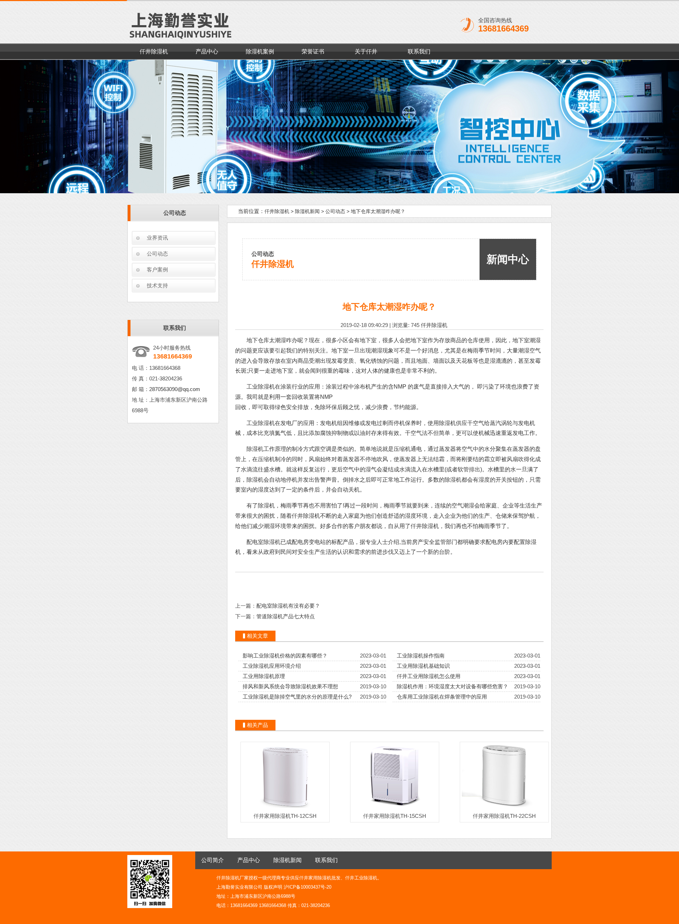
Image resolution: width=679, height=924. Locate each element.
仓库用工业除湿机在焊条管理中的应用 (442, 697)
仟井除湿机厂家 (232, 877)
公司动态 (157, 254)
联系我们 (419, 51)
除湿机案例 (260, 51)
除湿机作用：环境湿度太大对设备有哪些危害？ (452, 686)
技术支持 (157, 285)
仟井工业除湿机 (361, 877)
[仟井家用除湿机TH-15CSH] (394, 808)
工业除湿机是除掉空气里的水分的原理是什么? (297, 697)
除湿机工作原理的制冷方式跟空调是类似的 (300, 449)
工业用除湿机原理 (264, 676)
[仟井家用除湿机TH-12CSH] (285, 808)
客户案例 (157, 269)
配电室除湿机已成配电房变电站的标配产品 (300, 542)
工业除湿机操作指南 (421, 656)
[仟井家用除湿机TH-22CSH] (504, 808)
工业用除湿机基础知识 (423, 666)
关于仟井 (366, 51)
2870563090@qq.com (174, 389)
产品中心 (207, 51)
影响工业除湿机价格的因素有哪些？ (285, 656)
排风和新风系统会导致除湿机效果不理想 (290, 686)
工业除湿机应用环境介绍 (272, 666)
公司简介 (212, 860)
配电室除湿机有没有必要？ (288, 606)
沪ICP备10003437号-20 (307, 887)
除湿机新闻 (307, 211)
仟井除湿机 (154, 51)
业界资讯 (157, 238)
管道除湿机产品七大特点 (285, 616)
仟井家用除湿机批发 (320, 877)
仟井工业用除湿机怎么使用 (428, 676)
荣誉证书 (313, 51)
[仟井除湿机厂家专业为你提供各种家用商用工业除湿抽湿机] (339, 126)
